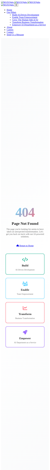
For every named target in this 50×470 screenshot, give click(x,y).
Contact (10, 32)
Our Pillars (11, 12)
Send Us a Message (15, 34)
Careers (10, 30)
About (9, 27)
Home (9, 10)
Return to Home (26, 246)
